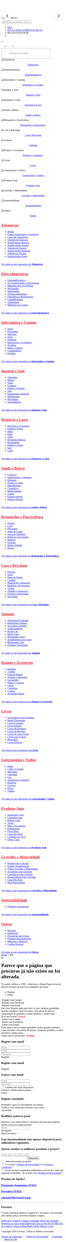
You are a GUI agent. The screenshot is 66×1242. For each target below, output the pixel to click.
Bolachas (11, 782)
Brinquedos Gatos (16, 637)
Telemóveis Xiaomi (16, 253)
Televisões (12, 377)
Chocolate (12, 774)
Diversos (11, 930)
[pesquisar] (2, 22)
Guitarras (11, 385)
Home (4, 955)
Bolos (10, 766)
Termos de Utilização (11, 1236)
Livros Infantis (14, 726)
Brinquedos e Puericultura (33, 125)
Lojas (50, 1226)
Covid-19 (12, 474)
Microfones (12, 399)
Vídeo (10, 383)
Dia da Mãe (53, 1223)
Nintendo (11, 339)
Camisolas (12, 688)
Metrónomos (13, 396)
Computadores (14, 350)
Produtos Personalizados (19, 938)
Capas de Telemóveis (17, 237)
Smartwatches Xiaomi (18, 245)
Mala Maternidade (16, 882)
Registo (30, 1035)
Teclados (11, 345)
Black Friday (33, 1226)
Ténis (10, 437)
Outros (33, 215)
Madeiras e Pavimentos (18, 585)
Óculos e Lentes (15, 483)
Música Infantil (14, 545)
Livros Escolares (15, 723)
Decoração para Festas (18, 936)
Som (9, 391)
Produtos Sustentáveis (18, 906)
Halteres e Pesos (15, 445)
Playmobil (12, 528)
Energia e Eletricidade (18, 594)
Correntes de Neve (16, 837)
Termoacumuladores (17, 294)
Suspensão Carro (15, 815)
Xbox (10, 337)
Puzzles (11, 523)
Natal (22, 1223)
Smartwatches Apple (17, 256)
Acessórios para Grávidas (19, 871)
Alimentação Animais (17, 620)
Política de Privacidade (28, 1164)
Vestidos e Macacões (17, 677)
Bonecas (11, 539)
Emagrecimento (15, 496)
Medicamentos (14, 491)
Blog (24, 1226)
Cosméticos (13, 488)
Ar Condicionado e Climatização (23, 283)
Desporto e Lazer (33, 105)
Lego (9, 526)
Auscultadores (14, 402)
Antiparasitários (15, 628)
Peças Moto (13, 831)
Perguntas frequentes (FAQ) (18, 1185)
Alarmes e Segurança (17, 591)
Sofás (10, 574)
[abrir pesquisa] (2, 41)
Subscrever (33, 1158)
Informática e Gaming (33, 85)
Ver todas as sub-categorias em (22, 264)
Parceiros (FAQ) (11, 1191)
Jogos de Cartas (15, 531)
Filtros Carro (13, 839)
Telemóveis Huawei (17, 248)
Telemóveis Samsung (17, 240)
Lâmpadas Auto (15, 817)
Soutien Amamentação (18, 866)
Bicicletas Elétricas (16, 439)
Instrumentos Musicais (18, 394)
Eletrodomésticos (33, 74)
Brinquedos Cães (15, 642)
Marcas (43, 1226)
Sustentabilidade (33, 205)
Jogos (10, 328)
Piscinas (11, 572)
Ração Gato (13, 634)
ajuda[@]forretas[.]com (16, 1197)
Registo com (10, 1005)
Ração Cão (12, 631)
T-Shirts (11, 671)
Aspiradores (13, 302)
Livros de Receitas (16, 731)
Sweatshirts (12, 680)
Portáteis (11, 353)
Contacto (16, 1220)
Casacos (11, 691)
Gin (9, 777)
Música (10, 380)
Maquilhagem (14, 485)
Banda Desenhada (16, 720)
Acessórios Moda (15, 693)
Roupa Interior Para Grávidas (21, 877)
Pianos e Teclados (16, 388)
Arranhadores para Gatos (19, 639)
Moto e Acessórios (16, 826)
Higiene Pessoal (15, 499)
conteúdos (16, 1173)
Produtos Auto (33, 185)
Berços (10, 548)
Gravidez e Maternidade (33, 195)
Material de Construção (18, 583)
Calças (10, 685)
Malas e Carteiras (15, 682)
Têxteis (10, 588)
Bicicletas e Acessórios (18, 426)
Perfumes (11, 480)
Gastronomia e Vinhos (33, 175)
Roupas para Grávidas (18, 863)
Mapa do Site (10, 1239)
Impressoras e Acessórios (19, 342)
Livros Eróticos (14, 742)
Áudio (10, 823)
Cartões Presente (15, 944)
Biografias (12, 739)
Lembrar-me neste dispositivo (19, 1087)
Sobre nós (6, 1220)
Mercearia (12, 771)
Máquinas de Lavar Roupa (20, 285)
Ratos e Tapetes (15, 348)
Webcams (12, 334)
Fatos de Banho (15, 674)
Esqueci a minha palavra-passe (16, 1090)
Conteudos (57, 1236)
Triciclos (11, 542)
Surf (9, 448)
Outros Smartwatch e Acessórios (23, 234)
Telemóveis (33, 64)
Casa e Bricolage (33, 135)
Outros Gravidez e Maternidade (22, 869)
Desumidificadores (16, 280)
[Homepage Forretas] (33, 15)
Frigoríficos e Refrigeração (20, 296)
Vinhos (10, 791)
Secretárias (12, 596)
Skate (10, 431)
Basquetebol (13, 442)
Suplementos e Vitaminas (19, 477)
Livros (33, 165)
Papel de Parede (15, 577)
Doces (10, 788)
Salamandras (13, 291)
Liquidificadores (15, 299)
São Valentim (52, 1220)
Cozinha (11, 580)
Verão (42, 1220)
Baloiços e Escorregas (18, 537)
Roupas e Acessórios (33, 155)
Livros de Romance (16, 728)
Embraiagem (13, 828)
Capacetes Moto (15, 834)
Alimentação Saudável (18, 780)
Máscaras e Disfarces (17, 941)
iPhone (10, 231)
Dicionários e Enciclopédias (20, 717)
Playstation (12, 331)
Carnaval (17, 1226)
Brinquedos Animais (17, 623)
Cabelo (10, 494)
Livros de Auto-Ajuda (18, 734)
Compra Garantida (30, 1220)
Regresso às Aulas (10, 1223)
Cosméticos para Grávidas (20, 874)
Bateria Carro (13, 820)
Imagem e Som (33, 95)
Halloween (12, 933)
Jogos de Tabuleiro (16, 534)
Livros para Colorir (16, 737)
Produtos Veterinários (17, 645)
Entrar (21, 1016)
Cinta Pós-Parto (15, 880)
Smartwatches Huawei (18, 242)
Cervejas (11, 785)
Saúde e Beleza (33, 115)
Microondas (13, 288)
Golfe (10, 450)
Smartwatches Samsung (18, 251)
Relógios (11, 669)
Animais (33, 145)
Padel (10, 434)
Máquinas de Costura (17, 305)
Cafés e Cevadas (15, 769)
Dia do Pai (42, 1223)
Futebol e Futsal (15, 428)
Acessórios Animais (17, 626)
